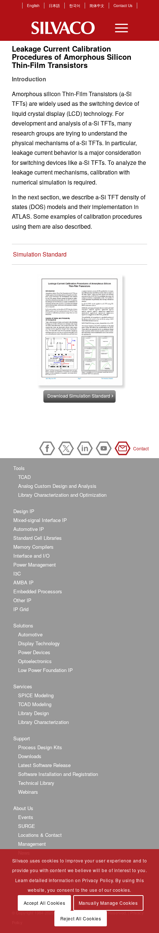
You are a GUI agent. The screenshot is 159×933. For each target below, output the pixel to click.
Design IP (23, 511)
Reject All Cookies (80, 918)
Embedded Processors (37, 591)
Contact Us (123, 5)
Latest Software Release (44, 765)
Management (32, 843)
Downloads (29, 756)
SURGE (26, 825)
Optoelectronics (35, 661)
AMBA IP (23, 582)
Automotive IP (28, 528)
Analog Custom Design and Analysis (57, 485)
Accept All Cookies (44, 903)
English (33, 5)
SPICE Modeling (36, 695)
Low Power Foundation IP (45, 669)
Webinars (28, 791)
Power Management (34, 564)
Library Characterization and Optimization (62, 494)
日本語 (54, 5)
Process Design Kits (40, 747)
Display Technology (39, 643)
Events (25, 817)
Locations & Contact (40, 834)
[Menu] (118, 27)
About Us (23, 808)
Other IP (22, 600)
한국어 (74, 5)
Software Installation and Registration (58, 773)
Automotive (30, 634)
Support (21, 738)
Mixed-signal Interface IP (40, 519)
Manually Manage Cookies (108, 903)
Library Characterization (43, 721)
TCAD (24, 476)
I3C (17, 573)
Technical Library (36, 782)
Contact (124, 448)
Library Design (33, 713)
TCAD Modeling (34, 704)
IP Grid (20, 609)
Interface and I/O (31, 555)
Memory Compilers (33, 546)
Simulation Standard (40, 254)
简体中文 (96, 5)
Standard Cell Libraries (37, 537)
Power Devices (34, 652)
